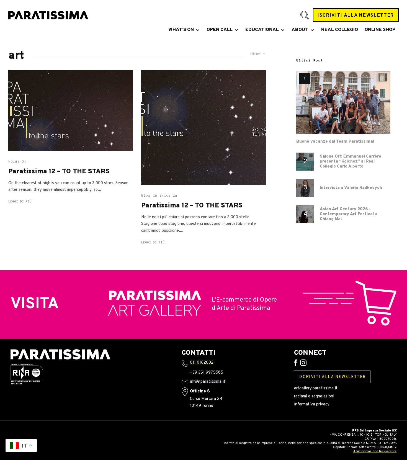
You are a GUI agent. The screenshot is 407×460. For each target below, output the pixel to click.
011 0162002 (201, 362)
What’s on (181, 30)
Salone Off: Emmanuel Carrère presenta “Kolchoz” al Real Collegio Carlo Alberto (350, 161)
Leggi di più (20, 202)
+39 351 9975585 (206, 372)
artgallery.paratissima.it (316, 388)
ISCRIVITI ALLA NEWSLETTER (356, 15)
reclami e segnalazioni (314, 396)
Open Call (220, 30)
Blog (145, 196)
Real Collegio (339, 30)
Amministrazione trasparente (375, 451)
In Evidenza (165, 196)
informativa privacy (311, 404)
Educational (262, 30)
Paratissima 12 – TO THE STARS (59, 172)
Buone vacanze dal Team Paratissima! (335, 141)
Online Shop (380, 30)
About (300, 30)
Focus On (17, 162)
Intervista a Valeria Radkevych (351, 188)
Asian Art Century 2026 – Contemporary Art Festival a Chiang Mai (348, 214)
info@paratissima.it (207, 381)
